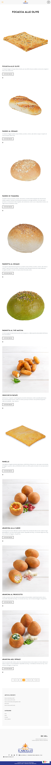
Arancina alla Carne (11, 528)
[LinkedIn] (11, 755)
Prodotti (6, 717)
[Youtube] (14, 755)
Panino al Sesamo (10, 131)
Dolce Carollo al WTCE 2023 (10, 699)
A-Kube (22, 763)
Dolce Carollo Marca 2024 (9, 698)
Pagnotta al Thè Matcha (12, 330)
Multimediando (33, 763)
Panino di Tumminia (10, 196)
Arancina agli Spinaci (11, 659)
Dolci (6, 713)
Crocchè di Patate (10, 395)
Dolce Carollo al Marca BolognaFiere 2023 (13, 701)
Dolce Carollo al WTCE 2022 (10, 705)
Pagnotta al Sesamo (11, 264)
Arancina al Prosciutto (12, 594)
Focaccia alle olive (10, 66)
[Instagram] (16, 755)
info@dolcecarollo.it (9, 756)
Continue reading (8, 273)
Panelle (5, 462)
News (6, 715)
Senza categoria (8, 719)
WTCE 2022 (7, 703)
